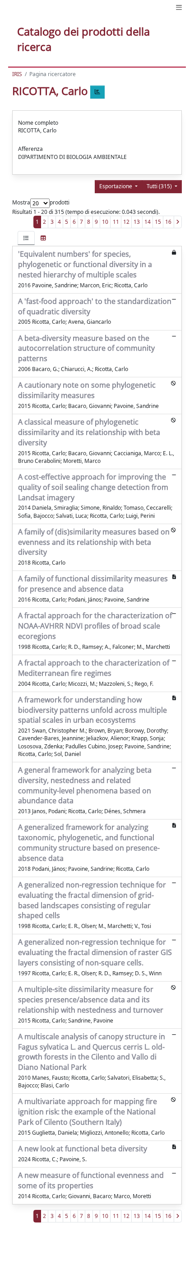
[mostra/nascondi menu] (179, 7)
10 (105, 222)
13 (137, 222)
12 (126, 222)
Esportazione (116, 186)
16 (168, 222)
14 (147, 222)
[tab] (26, 238)
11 (116, 222)
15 (158, 222)
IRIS (17, 74)
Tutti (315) (160, 186)
